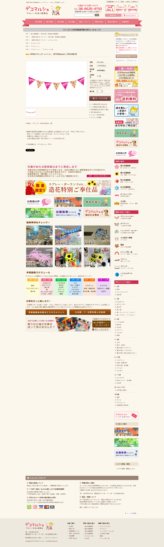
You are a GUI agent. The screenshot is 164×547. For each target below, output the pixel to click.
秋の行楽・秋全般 (122, 365)
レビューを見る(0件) (97, 115)
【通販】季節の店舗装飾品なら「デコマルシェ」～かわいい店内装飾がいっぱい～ (46, 2)
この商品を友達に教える (99, 107)
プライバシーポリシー (51, 538)
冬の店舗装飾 (89, 533)
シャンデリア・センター (107, 531)
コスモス (120, 371)
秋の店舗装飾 (35, 34)
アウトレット (121, 402)
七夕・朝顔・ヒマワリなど (128, 174)
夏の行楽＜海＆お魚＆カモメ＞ (127, 353)
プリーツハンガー (105, 526)
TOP (27, 34)
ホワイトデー (121, 304)
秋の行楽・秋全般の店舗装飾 (49, 34)
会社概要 (71, 536)
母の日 (119, 325)
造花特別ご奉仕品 (122, 405)
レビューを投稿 (96, 117)
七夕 (118, 342)
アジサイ (120, 333)
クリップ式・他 (104, 538)
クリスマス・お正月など (127, 188)
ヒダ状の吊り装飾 (127, 217)
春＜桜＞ (120, 310)
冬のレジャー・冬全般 (124, 380)
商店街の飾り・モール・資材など (129, 203)
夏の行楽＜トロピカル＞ (125, 350)
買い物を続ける (96, 112)
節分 (118, 289)
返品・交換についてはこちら (89, 507)
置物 (101, 536)
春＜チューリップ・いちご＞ (126, 312)
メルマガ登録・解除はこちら (125, 469)
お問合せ (134, 2)
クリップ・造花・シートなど (129, 253)
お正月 (119, 383)
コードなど (126, 239)
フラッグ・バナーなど (127, 267)
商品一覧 (71, 528)
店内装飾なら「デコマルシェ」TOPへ (40, 144)
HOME (71, 526)
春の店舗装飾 (89, 526)
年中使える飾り (126, 195)
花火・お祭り (121, 345)
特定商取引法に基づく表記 (99, 109)
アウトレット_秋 (48, 49)
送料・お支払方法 (74, 533)
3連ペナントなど (125, 260)
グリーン (120, 330)
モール (119, 400)
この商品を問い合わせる (99, 104)
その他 (87, 538)
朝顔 (118, 335)
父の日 (119, 327)
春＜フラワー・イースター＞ (126, 315)
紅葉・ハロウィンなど (127, 181)
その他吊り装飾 (104, 533)
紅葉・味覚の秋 (122, 363)
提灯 (118, 397)
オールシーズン (53, 40)
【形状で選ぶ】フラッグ (38, 37)
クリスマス (120, 378)
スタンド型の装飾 (125, 246)
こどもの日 (120, 322)
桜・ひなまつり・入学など (128, 167)
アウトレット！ (35, 46)
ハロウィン (120, 360)
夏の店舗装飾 (89, 529)
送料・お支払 (125, 2)
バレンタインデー (122, 292)
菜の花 (119, 295)
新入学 (119, 307)
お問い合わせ (73, 538)
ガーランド (103, 529)
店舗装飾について (113, 2)
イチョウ (120, 368)
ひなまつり (120, 302)
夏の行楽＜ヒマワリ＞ (124, 348)
